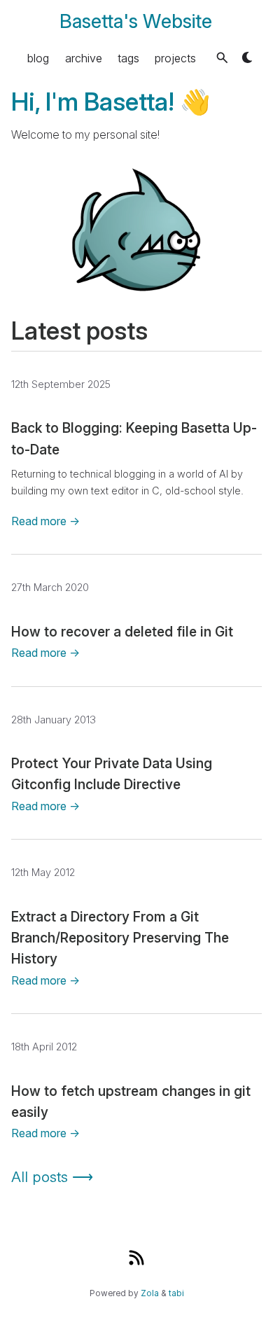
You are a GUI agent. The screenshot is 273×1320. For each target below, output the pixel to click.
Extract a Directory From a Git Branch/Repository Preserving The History (120, 938)
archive (83, 57)
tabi (176, 1293)
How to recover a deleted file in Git (122, 631)
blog (38, 57)
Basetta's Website (135, 21)
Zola (150, 1293)
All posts (52, 1177)
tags (128, 57)
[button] (222, 57)
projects (175, 57)
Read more (45, 521)
